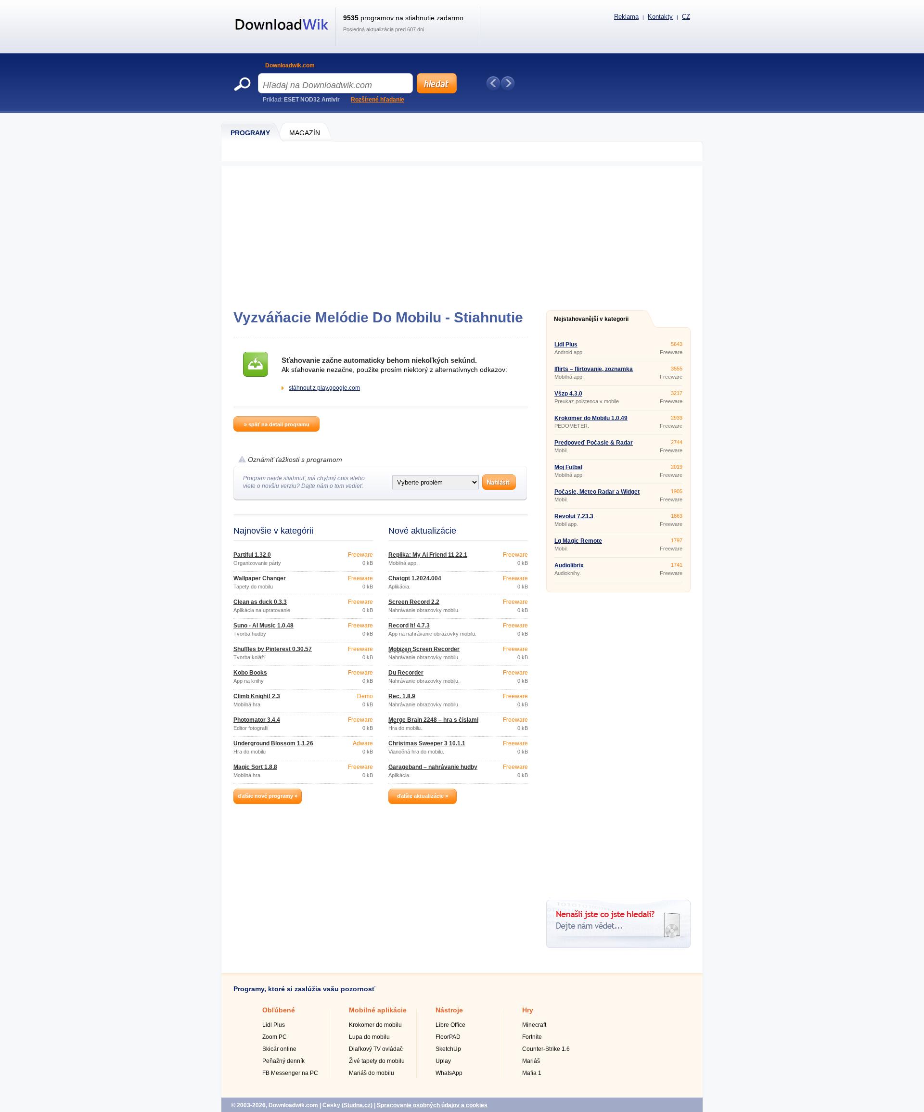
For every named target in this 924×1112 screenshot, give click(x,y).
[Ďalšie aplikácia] (507, 83)
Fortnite (532, 1037)
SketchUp (448, 1049)
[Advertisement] (462, 233)
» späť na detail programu (276, 424)
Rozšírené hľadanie (377, 99)
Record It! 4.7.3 (409, 625)
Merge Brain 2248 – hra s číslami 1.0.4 (433, 722)
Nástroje (449, 1010)
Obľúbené (278, 1010)
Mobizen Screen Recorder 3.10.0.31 (424, 652)
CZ (686, 16)
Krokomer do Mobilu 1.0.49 (591, 418)
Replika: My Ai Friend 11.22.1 (427, 554)
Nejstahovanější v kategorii (591, 319)
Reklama (626, 16)
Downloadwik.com (290, 65)
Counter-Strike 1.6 (546, 1049)
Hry (527, 1010)
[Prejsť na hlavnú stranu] (282, 35)
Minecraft (534, 1025)
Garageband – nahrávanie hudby (432, 767)
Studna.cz (357, 1105)
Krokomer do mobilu (375, 1025)
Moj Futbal (568, 467)
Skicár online (279, 1049)
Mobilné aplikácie (378, 1010)
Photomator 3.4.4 (256, 719)
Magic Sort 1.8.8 (255, 767)
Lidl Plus (566, 344)
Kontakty (660, 16)
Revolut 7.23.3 (573, 516)
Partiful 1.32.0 (252, 554)
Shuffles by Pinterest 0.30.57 (272, 649)
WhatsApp (449, 1073)
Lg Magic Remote (578, 540)
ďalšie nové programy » (267, 796)
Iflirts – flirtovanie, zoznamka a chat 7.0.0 (593, 372)
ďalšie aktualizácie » (422, 796)
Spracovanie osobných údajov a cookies (432, 1105)
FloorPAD (448, 1037)
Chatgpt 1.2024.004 (414, 578)
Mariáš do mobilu (371, 1073)
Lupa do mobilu (369, 1037)
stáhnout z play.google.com (324, 387)
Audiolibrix (569, 565)
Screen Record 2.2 (413, 602)
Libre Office (450, 1025)
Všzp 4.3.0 (568, 393)
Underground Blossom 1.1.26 (273, 743)
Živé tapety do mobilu (377, 1061)
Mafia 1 (531, 1073)
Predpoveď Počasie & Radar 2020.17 (593, 445)
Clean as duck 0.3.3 (260, 602)
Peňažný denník (283, 1061)
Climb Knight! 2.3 (256, 696)
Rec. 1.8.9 (401, 696)
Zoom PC (274, 1037)
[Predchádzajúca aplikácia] (493, 83)
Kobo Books (250, 672)
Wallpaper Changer (259, 578)
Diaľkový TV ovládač (376, 1049)
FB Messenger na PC (290, 1073)
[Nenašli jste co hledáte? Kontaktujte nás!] (618, 946)
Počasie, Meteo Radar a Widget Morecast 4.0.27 (597, 494)
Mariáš (531, 1061)
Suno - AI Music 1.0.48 (263, 625)
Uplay (443, 1061)
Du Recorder (406, 672)
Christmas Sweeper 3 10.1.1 (426, 743)
